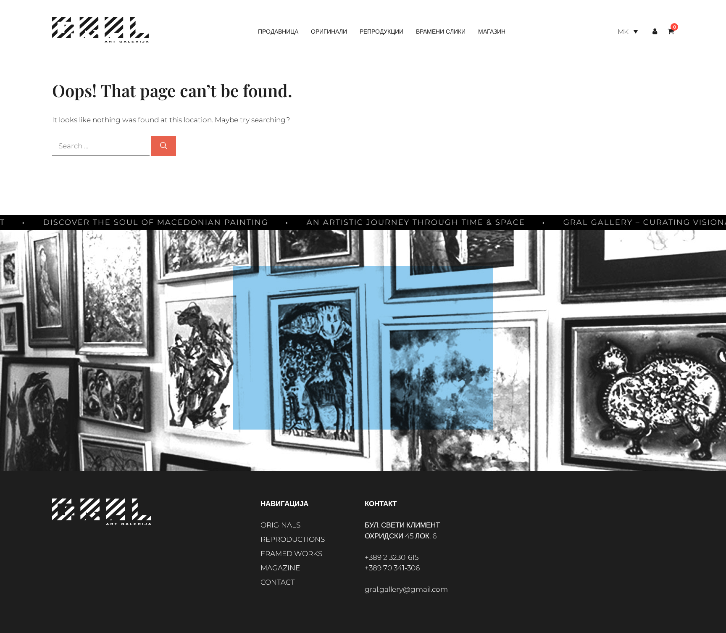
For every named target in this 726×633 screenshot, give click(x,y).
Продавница (278, 31)
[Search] (163, 146)
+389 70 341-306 (392, 568)
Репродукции (381, 31)
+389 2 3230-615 (391, 557)
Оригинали (329, 31)
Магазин (491, 31)
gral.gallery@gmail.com (406, 589)
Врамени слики (441, 31)
